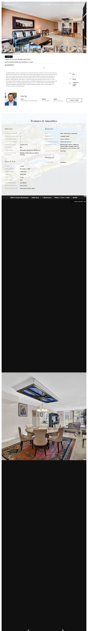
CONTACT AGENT (74, 100)
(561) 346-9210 (46, 100)
